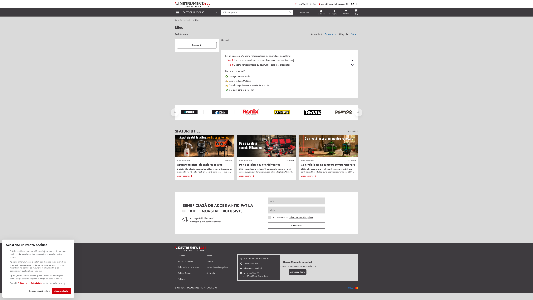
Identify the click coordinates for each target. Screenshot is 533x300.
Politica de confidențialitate (217, 267)
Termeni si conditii (185, 261)
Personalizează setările (39, 290)
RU (356, 4)
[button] (290, 12)
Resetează (196, 45)
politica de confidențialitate (301, 217)
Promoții (210, 261)
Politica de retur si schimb (188, 267)
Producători (185, 20)
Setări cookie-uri (209, 287)
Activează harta (297, 271)
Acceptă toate (61, 290)
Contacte (181, 255)
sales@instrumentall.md (252, 268)
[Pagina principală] (193, 3)
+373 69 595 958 (250, 263)
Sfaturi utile (211, 273)
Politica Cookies (184, 273)
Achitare (181, 279)
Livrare (209, 255)
